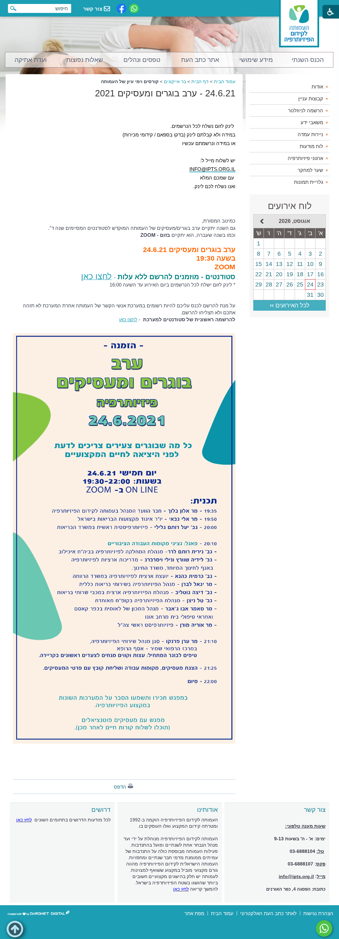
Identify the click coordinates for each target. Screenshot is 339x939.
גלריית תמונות (308, 182)
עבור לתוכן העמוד (169, 6)
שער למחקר (310, 170)
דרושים (101, 809)
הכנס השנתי (308, 59)
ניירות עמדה (310, 134)
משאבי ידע (312, 122)
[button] (15, 929)
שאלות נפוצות (84, 59)
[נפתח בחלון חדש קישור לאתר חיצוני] (324, 928)
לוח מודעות (311, 146)
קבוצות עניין (310, 98)
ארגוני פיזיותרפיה (305, 158)
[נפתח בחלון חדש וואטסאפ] (134, 8)
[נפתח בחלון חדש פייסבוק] (121, 8)
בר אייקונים (175, 81)
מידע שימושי (256, 59)
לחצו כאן (128, 319)
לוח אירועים (290, 206)
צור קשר (314, 809)
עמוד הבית (224, 81)
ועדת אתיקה (31, 59)
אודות (317, 86)
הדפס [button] (120, 787)
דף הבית (200, 81)
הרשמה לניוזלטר (305, 110)
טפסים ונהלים (141, 59)
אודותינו (207, 809)
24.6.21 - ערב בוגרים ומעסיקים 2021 (165, 93)
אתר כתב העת (200, 59)
